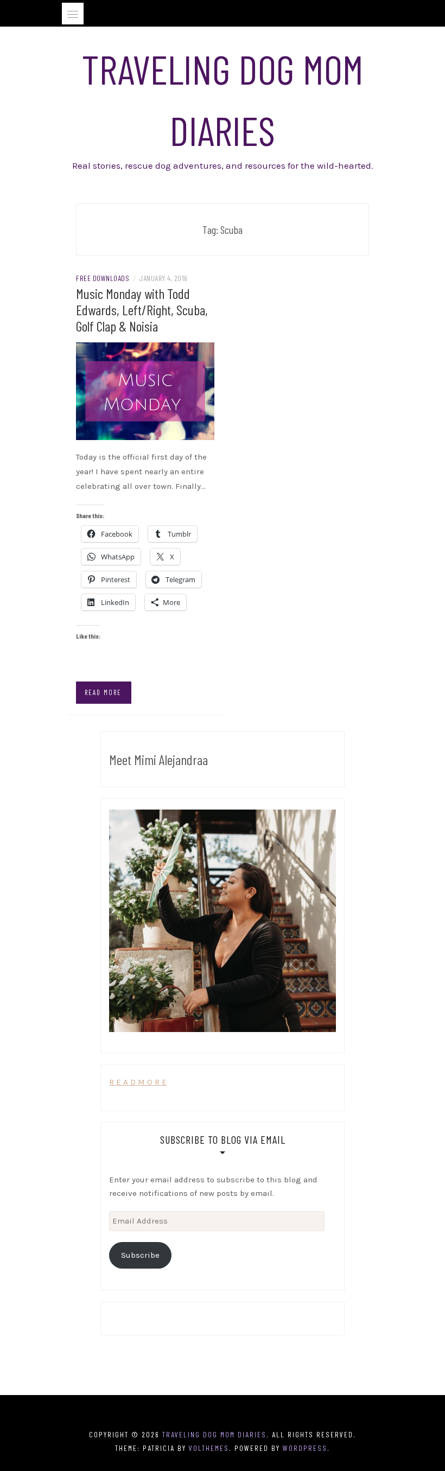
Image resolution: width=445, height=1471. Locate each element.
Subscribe (140, 1255)
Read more (103, 692)
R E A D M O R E (138, 1082)
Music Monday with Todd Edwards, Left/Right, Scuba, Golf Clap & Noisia (142, 309)
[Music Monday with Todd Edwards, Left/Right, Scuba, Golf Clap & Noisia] (145, 390)
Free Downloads (102, 278)
